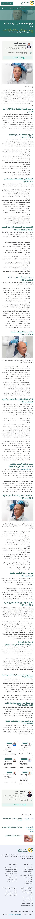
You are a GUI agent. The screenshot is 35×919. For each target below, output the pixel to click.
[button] (2, 8)
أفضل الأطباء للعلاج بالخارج (17, 8)
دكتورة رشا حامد (8, 774)
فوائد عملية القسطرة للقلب (13, 835)
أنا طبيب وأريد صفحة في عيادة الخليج (19, 911)
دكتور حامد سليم (8, 761)
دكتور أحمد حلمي (23, 761)
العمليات (30, 8)
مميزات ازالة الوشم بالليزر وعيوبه (12, 827)
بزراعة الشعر (25, 282)
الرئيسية (31, 30)
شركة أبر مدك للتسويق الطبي (14, 914)
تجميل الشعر (23, 30)
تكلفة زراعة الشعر (25, 469)
